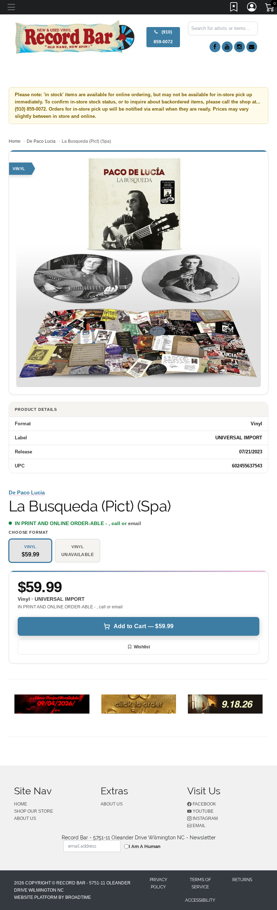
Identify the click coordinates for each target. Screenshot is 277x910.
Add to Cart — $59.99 (143, 626)
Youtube (203, 811)
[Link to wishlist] (234, 8)
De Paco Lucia (41, 141)
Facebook (204, 804)
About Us (25, 818)
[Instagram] (239, 47)
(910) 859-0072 (163, 37)
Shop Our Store (33, 811)
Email (199, 825)
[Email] (252, 47)
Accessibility (200, 900)
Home (15, 141)
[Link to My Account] (252, 8)
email (134, 523)
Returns (242, 879)
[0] (270, 8)
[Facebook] (215, 47)
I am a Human (145, 846)
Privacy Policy (158, 883)
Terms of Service (200, 883)
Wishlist (142, 646)
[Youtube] (227, 47)
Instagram (205, 818)
